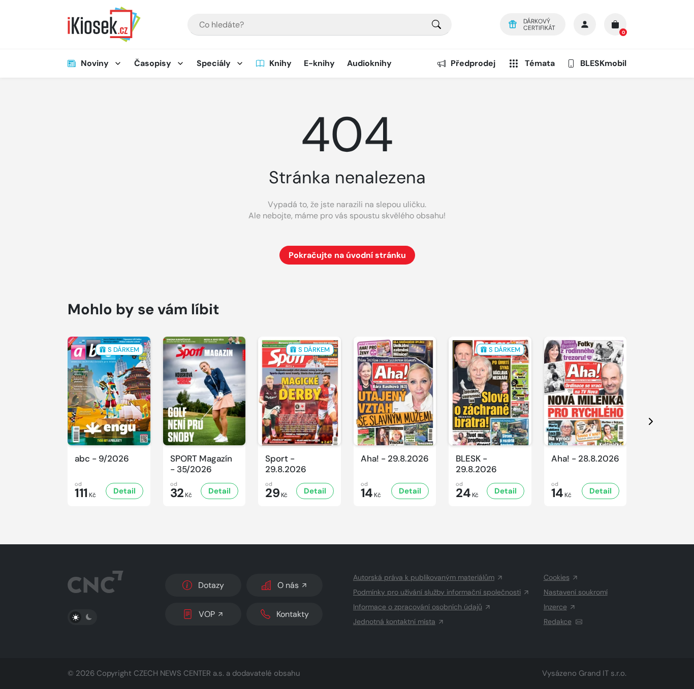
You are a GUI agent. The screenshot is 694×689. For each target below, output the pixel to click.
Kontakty (292, 614)
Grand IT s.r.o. (602, 673)
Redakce (558, 621)
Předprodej (473, 63)
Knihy (280, 63)
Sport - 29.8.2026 (285, 464)
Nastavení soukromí (576, 592)
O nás (288, 585)
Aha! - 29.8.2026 (395, 458)
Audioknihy (369, 63)
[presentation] (641, 421)
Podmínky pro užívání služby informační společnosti (437, 592)
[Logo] (104, 24)
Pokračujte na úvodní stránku (347, 255)
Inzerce (555, 606)
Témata (540, 63)
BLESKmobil (603, 63)
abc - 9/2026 (102, 458)
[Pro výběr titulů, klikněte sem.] (436, 25)
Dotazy (211, 585)
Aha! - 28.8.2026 (585, 458)
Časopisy (152, 63)
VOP (207, 614)
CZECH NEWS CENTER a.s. (179, 673)
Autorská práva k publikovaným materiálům (423, 577)
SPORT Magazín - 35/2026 (201, 464)
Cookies (557, 577)
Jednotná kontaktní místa (394, 621)
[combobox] (319, 25)
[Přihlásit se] (585, 24)
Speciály (214, 63)
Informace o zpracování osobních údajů (417, 606)
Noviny (95, 63)
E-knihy (319, 63)
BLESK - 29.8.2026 (476, 464)
